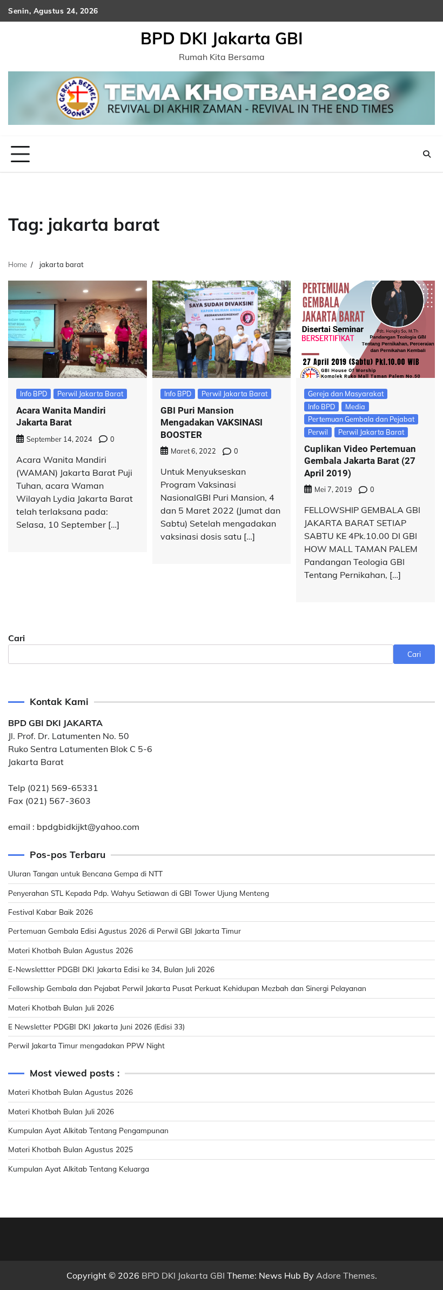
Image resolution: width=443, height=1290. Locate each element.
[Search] (427, 154)
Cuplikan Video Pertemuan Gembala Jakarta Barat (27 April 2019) (360, 460)
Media (355, 406)
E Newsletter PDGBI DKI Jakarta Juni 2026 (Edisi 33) (96, 1026)
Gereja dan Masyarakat (346, 393)
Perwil (318, 432)
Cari (16, 638)
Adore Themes (345, 1275)
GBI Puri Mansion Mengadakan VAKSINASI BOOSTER (211, 422)
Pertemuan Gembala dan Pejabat (361, 419)
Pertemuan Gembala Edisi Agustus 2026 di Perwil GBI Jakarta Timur (124, 930)
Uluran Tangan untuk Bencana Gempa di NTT (85, 873)
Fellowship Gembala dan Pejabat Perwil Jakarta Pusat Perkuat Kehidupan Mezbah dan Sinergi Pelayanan (187, 988)
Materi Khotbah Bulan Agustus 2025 (70, 1149)
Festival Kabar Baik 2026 (50, 911)
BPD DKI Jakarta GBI (221, 38)
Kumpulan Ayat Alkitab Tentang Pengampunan (88, 1130)
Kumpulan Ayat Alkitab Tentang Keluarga (78, 1168)
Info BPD (33, 393)
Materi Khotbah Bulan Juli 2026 (61, 1007)
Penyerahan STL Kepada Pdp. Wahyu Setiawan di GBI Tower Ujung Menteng (138, 892)
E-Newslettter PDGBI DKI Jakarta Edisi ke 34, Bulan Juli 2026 (111, 969)
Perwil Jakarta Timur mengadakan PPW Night (86, 1045)
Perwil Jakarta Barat (90, 393)
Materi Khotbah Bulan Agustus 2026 (70, 950)
